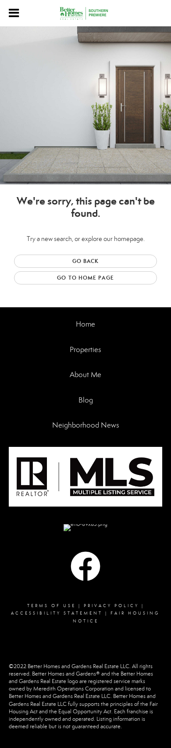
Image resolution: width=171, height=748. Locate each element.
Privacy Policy (111, 605)
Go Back (85, 261)
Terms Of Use (51, 605)
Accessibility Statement (57, 613)
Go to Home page (85, 277)
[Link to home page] (85, 13)
